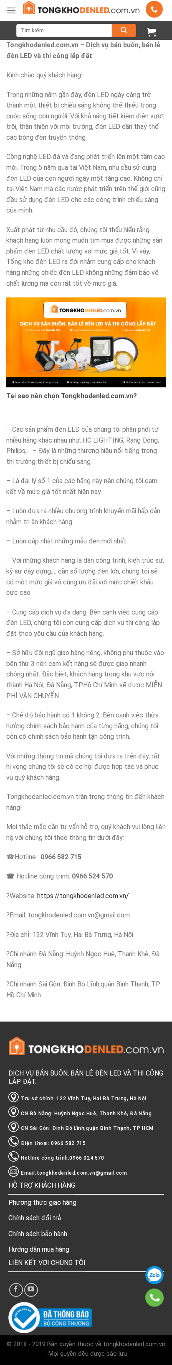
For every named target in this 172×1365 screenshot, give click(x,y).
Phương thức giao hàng (42, 1202)
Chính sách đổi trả (34, 1218)
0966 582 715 (154, 1275)
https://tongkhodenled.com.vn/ (83, 896)
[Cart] (151, 32)
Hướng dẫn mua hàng (38, 1249)
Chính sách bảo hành (37, 1234)
